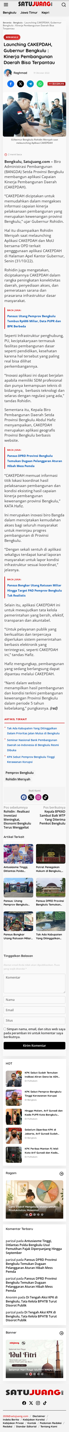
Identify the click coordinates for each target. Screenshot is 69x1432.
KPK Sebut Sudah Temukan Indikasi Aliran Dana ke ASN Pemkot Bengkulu (41, 1075)
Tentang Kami (48, 1426)
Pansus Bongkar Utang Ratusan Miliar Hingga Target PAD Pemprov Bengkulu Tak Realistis (34, 590)
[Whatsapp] (40, 83)
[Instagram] (38, 797)
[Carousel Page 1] (27, 1214)
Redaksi (7, 1426)
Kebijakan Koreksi (34, 1419)
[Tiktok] (45, 797)
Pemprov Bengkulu (20, 773)
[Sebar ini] (10, 83)
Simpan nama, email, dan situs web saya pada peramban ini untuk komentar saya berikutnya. (34, 1033)
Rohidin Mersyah (18, 779)
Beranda (7, 22)
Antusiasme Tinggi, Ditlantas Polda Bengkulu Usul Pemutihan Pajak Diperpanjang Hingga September (17, 869)
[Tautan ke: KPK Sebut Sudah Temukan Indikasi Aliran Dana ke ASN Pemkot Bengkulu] (14, 1078)
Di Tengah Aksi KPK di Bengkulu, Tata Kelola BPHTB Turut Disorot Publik (32, 1301)
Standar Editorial (26, 1426)
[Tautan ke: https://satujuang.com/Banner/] (61, 1333)
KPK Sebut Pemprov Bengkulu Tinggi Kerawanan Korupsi (43, 1093)
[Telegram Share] (30, 83)
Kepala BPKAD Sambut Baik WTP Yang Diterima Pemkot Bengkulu (52, 815)
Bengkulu (18, 22)
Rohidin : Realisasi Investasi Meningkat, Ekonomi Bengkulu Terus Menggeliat (17, 817)
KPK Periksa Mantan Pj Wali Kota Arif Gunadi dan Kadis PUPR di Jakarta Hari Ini (41, 1151)
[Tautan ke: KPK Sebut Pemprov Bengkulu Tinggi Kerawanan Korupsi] (14, 1097)
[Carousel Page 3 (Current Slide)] (34, 1214)
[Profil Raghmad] (8, 73)
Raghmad (20, 73)
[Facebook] (24, 797)
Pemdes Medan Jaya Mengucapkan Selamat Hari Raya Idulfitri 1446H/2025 (34, 1367)
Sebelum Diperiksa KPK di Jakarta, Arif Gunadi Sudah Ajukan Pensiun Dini (41, 1132)
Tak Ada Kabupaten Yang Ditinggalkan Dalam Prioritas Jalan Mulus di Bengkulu (50, 936)
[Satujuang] (35, 4)
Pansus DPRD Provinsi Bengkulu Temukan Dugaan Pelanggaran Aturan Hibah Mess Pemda (34, 461)
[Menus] (6, 4)
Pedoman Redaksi (51, 1423)
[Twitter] (31, 797)
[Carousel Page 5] (42, 1214)
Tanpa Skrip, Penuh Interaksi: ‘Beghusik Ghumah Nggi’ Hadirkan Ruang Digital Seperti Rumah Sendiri (34, 1208)
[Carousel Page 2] (31, 1214)
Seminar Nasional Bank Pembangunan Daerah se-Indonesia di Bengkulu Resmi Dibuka (33, 745)
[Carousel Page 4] (38, 1214)
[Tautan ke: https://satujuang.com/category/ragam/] (61, 1173)
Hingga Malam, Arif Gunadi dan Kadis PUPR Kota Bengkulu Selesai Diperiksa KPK (44, 1113)
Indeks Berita (11, 1419)
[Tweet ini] (20, 83)
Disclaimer (39, 1416)
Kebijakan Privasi (13, 1423)
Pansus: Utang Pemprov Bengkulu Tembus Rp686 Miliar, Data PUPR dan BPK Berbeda (34, 321)
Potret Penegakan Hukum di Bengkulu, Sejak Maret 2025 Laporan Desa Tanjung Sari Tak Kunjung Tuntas (49, 869)
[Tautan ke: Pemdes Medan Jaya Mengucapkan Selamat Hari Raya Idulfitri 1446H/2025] (34, 1359)
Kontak (31, 1423)
